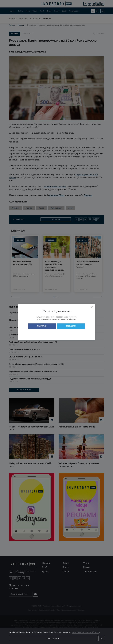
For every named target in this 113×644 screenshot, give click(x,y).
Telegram (71, 326)
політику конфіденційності (85, 632)
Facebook (42, 326)
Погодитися (53, 639)
